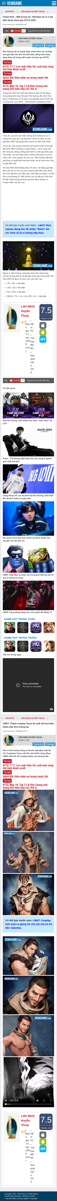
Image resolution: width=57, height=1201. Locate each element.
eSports (9, 11)
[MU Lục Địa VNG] (36, 627)
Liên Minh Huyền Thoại (33, 11)
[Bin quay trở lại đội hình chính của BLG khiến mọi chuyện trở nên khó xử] (28, 519)
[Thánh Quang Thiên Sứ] (49, 627)
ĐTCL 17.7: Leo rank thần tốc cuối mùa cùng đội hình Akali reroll (28, 68)
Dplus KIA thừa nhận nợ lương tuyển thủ (25, 77)
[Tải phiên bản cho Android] (42, 332)
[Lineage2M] (22, 627)
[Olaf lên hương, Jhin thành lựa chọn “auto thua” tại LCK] (28, 405)
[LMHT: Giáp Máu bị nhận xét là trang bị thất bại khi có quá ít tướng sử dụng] (28, 558)
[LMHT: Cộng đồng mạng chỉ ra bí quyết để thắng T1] (28, 595)
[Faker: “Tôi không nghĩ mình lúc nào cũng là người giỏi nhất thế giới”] (28, 442)
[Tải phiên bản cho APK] (42, 339)
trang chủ (46, 318)
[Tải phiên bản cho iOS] (42, 325)
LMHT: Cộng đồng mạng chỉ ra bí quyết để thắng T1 (27, 612)
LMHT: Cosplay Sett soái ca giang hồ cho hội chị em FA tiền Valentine (28, 924)
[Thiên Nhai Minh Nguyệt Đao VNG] (49, 646)
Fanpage (50, 45)
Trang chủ (38, 45)
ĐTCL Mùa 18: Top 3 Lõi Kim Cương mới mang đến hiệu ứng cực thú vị (25, 87)
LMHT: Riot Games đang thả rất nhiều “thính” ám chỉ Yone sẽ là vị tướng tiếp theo (28, 229)
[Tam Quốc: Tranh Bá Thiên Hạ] (9, 627)
